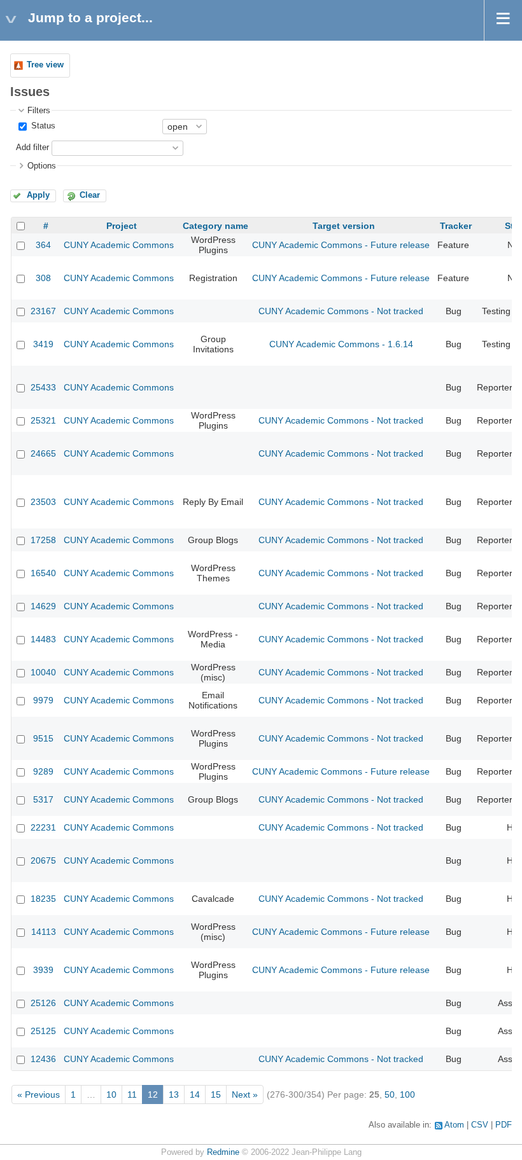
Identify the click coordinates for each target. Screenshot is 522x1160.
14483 (43, 639)
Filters (38, 110)
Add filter (32, 147)
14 (195, 1094)
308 (43, 278)
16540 (43, 573)
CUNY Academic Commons (119, 245)
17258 (43, 540)
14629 (43, 606)
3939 (43, 970)
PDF (503, 1125)
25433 (43, 387)
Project (121, 226)
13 (174, 1094)
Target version (344, 226)
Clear (90, 195)
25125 (43, 1031)
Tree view (45, 64)
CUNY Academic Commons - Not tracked (340, 311)
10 (111, 1094)
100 (407, 1094)
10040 (43, 672)
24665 (43, 453)
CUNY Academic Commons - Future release (341, 245)
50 (389, 1094)
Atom (454, 1125)
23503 (43, 502)
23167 (43, 311)
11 (132, 1094)
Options (41, 166)
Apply (38, 195)
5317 (43, 799)
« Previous (38, 1094)
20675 (43, 860)
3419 (43, 344)
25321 (43, 420)
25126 (43, 1003)
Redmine (223, 1152)
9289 (43, 771)
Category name (215, 226)
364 (43, 245)
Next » (245, 1094)
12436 (43, 1059)
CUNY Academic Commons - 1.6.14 (341, 344)
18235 (43, 899)
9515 (43, 738)
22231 (43, 827)
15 (216, 1094)
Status (42, 125)
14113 (43, 932)
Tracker (456, 226)
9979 (43, 700)
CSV (479, 1125)
